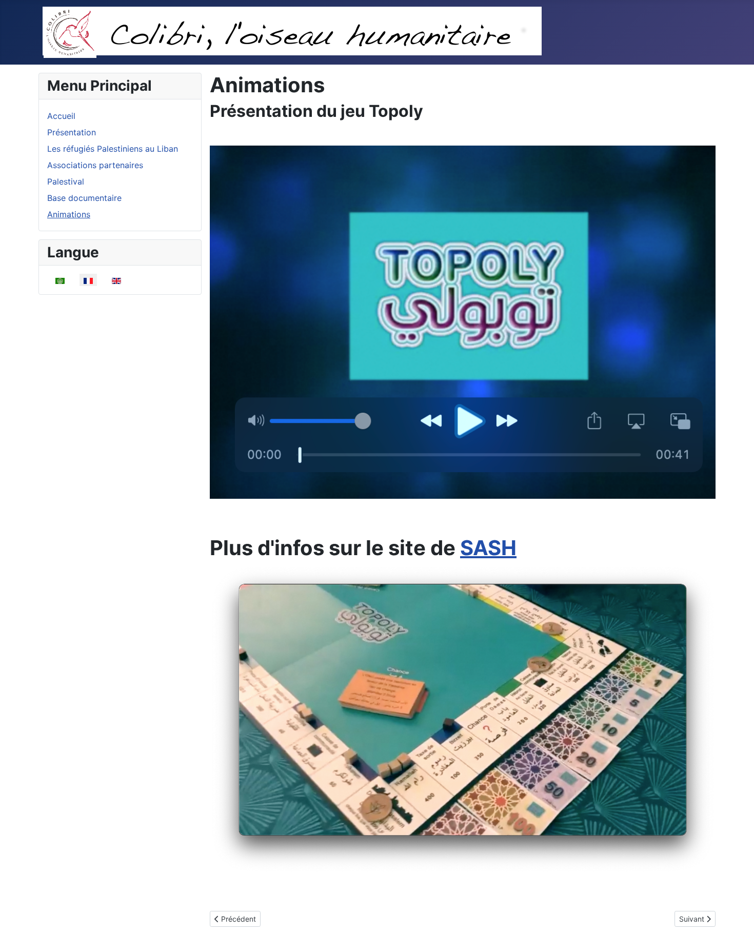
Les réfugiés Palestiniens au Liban (112, 149)
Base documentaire (84, 198)
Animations (68, 214)
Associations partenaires (95, 165)
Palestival (65, 181)
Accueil (61, 116)
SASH (488, 547)
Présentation (71, 132)
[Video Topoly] (463, 321)
